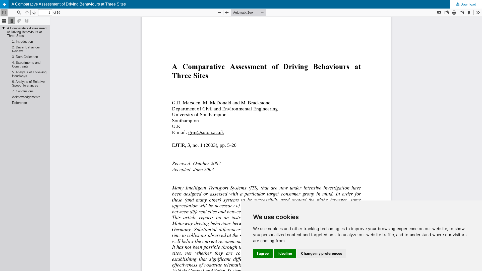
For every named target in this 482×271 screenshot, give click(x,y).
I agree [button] (263, 253)
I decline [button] (285, 253)
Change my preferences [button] (321, 253)
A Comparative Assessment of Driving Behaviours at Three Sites (69, 4)
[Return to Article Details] (4, 4)
